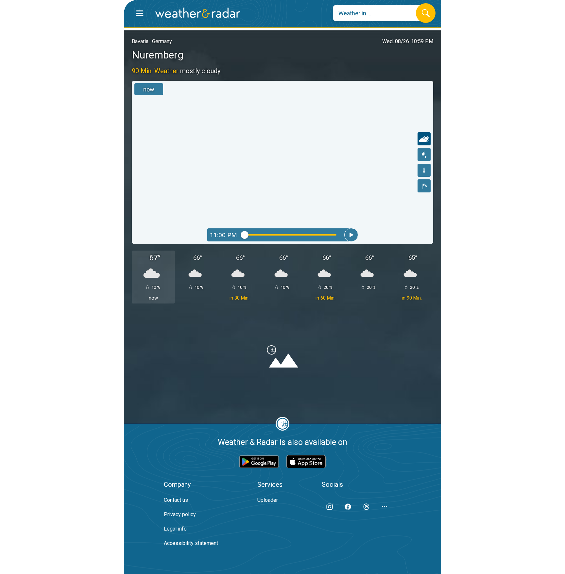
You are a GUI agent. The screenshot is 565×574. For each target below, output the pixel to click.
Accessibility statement (191, 543)
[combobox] (379, 13)
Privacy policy (180, 514)
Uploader (267, 500)
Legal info (175, 529)
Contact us (176, 500)
